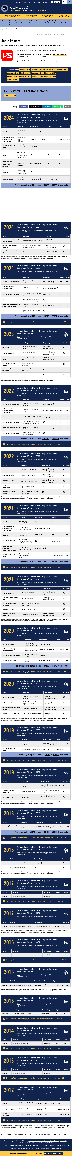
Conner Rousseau (21, 23)
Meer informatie (10, 95)
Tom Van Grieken (54, 21)
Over (24, 2)
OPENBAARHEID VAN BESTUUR (48, 16)
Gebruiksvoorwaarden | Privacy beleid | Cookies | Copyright (47, 1141)
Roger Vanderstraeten (36, 23)
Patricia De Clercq (42, 21)
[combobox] (50, 34)
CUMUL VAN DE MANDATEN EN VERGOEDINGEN (12, 16)
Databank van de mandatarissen (13, 29)
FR (69, 2)
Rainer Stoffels (59, 23)
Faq (30, 2)
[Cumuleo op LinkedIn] (59, 2)
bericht (63, 1135)
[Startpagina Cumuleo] (2, 29)
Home (18, 2)
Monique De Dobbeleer (16, 21)
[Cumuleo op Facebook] (52, 2)
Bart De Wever (30, 21)
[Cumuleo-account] (64, 2)
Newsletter (37, 2)
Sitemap (21, 1143)
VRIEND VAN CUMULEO (53, 1153)
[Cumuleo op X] (55, 2)
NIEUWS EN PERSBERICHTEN (64, 16)
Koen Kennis (49, 23)
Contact (45, 2)
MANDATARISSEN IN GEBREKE (31, 16)
